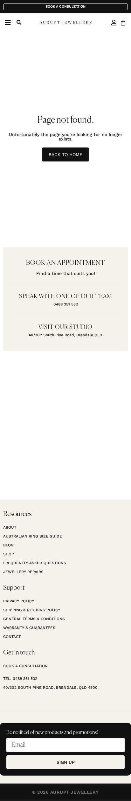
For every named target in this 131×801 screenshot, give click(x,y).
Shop (8, 554)
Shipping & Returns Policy (31, 610)
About (9, 527)
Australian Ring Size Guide (32, 536)
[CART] (123, 22)
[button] (19, 23)
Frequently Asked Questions (34, 563)
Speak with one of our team (65, 296)
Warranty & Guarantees (29, 628)
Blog (8, 545)
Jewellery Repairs (23, 572)
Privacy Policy (18, 601)
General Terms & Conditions (34, 619)
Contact (12, 636)
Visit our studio (65, 327)
